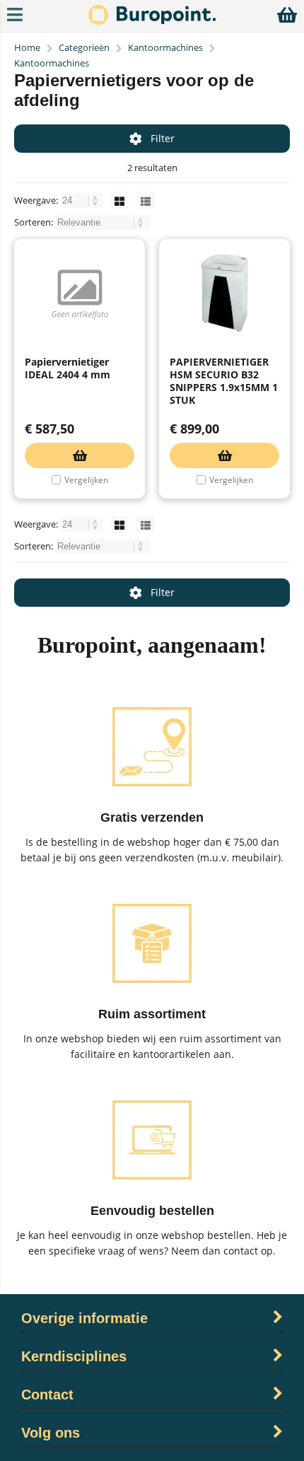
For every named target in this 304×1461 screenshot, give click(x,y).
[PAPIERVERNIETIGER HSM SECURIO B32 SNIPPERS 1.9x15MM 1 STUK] (224, 293)
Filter (163, 138)
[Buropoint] (152, 21)
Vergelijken (86, 480)
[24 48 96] (82, 200)
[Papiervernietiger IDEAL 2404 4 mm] (79, 293)
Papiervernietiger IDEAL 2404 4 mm (67, 368)
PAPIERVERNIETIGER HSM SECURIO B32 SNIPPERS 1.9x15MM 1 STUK (224, 381)
